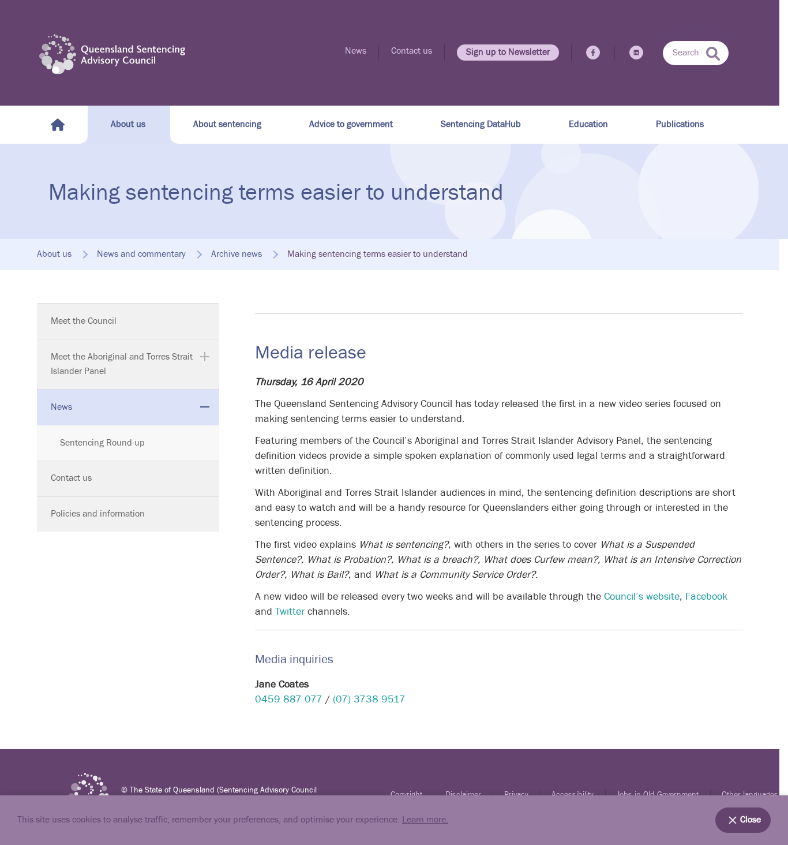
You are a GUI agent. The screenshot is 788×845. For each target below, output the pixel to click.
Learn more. (425, 820)
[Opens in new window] (593, 52)
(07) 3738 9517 (369, 699)
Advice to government (351, 124)
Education (588, 124)
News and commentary (141, 254)
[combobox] (696, 53)
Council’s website (642, 596)
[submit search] (713, 54)
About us (128, 124)
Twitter (290, 611)
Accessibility (572, 795)
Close (750, 820)
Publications (680, 124)
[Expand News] (204, 407)
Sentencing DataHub (481, 124)
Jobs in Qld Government (658, 795)
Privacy (516, 795)
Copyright (406, 795)
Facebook (706, 596)
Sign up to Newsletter (508, 52)
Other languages (750, 795)
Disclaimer (463, 795)
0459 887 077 (288, 699)
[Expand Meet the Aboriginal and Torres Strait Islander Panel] (204, 356)
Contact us (411, 51)
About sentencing (227, 124)
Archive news (236, 254)
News (355, 51)
